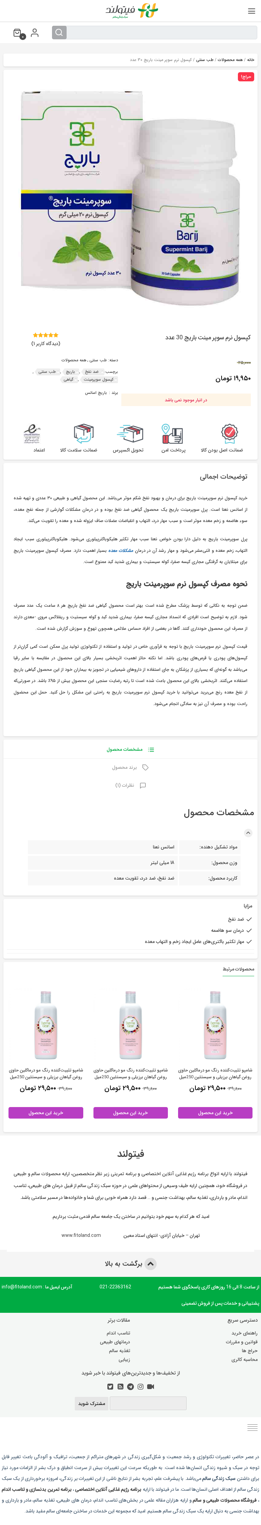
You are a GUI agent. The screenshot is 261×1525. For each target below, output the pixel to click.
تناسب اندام (118, 1333)
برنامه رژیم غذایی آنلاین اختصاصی (175, 1173)
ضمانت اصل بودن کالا (222, 450)
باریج (70, 371)
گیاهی (68, 379)
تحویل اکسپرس (128, 450)
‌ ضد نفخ (92, 371)
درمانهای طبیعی (115, 1342)
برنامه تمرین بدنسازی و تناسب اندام (37, 1489)
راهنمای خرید (244, 1333)
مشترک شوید (91, 1403)
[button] (13, 81)
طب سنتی (204, 60)
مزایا (248, 906)
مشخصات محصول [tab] (124, 749)
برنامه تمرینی (124, 1173)
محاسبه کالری (244, 1359)
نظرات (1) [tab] (124, 785)
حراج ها (250, 1351)
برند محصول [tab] (124, 767)
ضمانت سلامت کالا (78, 450)
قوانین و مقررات (242, 1342)
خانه (250, 60)
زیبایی (124, 1359)
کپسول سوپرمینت (99, 379)
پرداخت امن (173, 450)
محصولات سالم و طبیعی (37, 1173)
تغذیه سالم (119, 1351)
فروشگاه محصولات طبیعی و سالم (224, 1500)
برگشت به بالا (124, 1264)
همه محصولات (230, 60)
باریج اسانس (96, 393)
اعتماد (39, 450)
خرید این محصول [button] (215, 1113)
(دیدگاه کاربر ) (45, 343)
